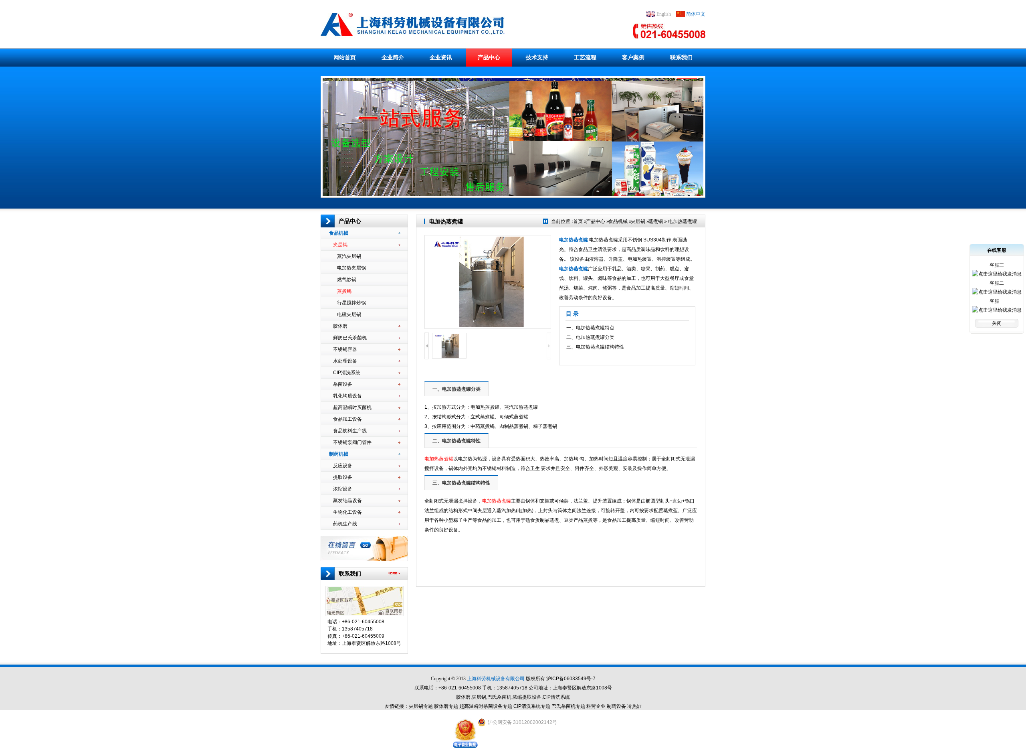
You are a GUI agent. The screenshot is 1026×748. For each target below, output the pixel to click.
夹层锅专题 (421, 706)
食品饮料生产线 (350, 431)
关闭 (997, 323)
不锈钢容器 (345, 349)
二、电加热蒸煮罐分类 (590, 337)
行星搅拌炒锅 (351, 303)
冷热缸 (634, 706)
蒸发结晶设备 (347, 500)
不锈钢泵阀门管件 (352, 442)
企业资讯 (441, 57)
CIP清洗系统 (346, 372)
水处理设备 (345, 361)
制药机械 (338, 454)
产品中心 (489, 57)
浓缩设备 (342, 489)
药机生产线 (345, 524)
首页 (578, 221)
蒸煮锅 (344, 291)
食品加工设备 (347, 419)
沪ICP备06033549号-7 (571, 678)
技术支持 (537, 57)
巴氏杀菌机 (499, 697)
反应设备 (342, 465)
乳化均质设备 (347, 396)
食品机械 (338, 233)
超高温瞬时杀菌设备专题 (485, 706)
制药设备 (616, 706)
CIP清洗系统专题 (531, 706)
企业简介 (393, 57)
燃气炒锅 (346, 279)
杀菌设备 (342, 384)
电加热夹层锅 (351, 268)
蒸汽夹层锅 (349, 256)
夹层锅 (340, 244)
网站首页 (344, 57)
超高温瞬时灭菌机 (352, 407)
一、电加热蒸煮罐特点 (590, 327)
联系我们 (681, 57)
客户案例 (633, 57)
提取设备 (342, 477)
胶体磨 (340, 326)
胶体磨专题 (446, 706)
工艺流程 (585, 57)
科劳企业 (596, 706)
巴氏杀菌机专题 (568, 706)
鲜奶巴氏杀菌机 (350, 338)
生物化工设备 (347, 512)
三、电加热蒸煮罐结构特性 (595, 347)
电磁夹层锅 (349, 314)
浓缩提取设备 (527, 697)
